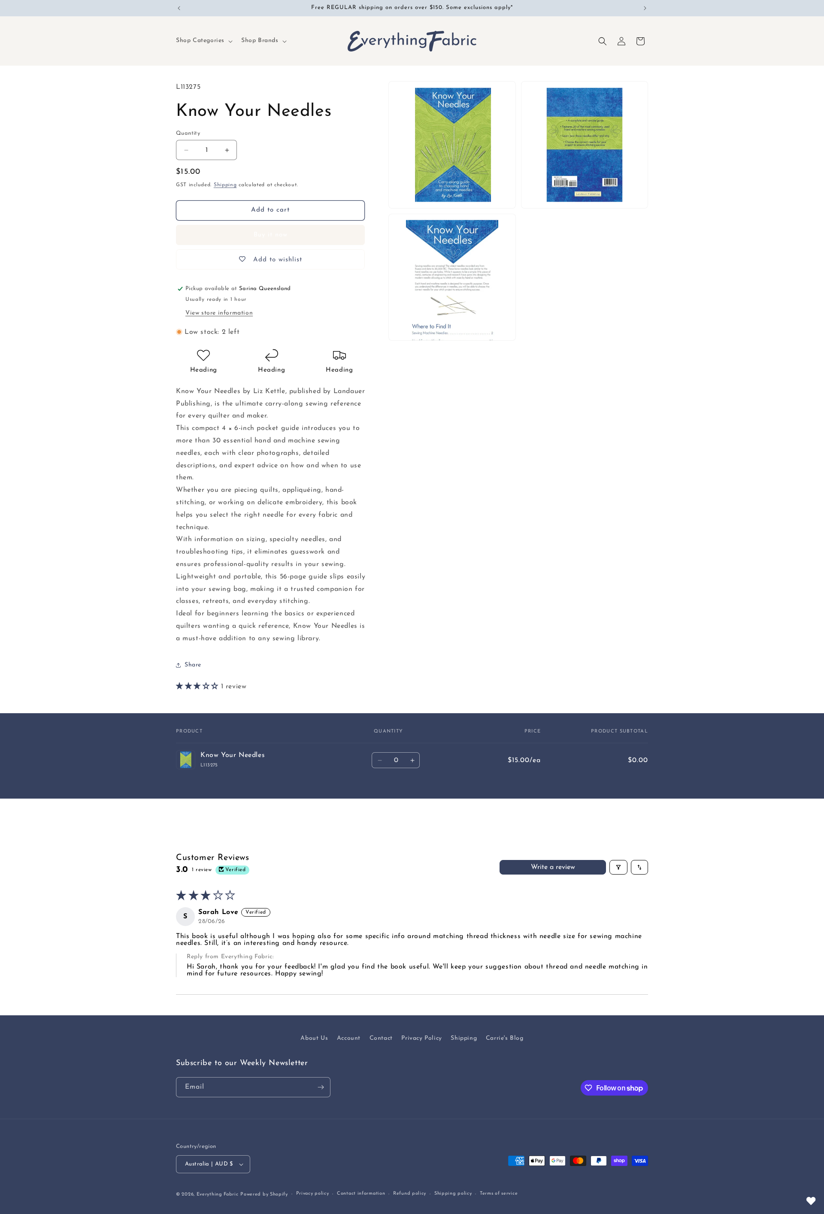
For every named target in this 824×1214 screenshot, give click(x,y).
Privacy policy (312, 1193)
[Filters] (618, 867)
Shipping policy (453, 1193)
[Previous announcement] (179, 8)
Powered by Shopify (264, 1194)
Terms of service (499, 1193)
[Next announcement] (645, 8)
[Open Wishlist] (811, 1201)
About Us (314, 1038)
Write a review (553, 867)
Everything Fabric (218, 1194)
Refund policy (409, 1193)
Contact (381, 1038)
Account (348, 1038)
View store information (219, 313)
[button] (203, 41)
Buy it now (271, 235)
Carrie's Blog (505, 1038)
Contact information (361, 1193)
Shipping (225, 185)
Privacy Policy (421, 1038)
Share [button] (193, 665)
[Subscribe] (320, 1087)
